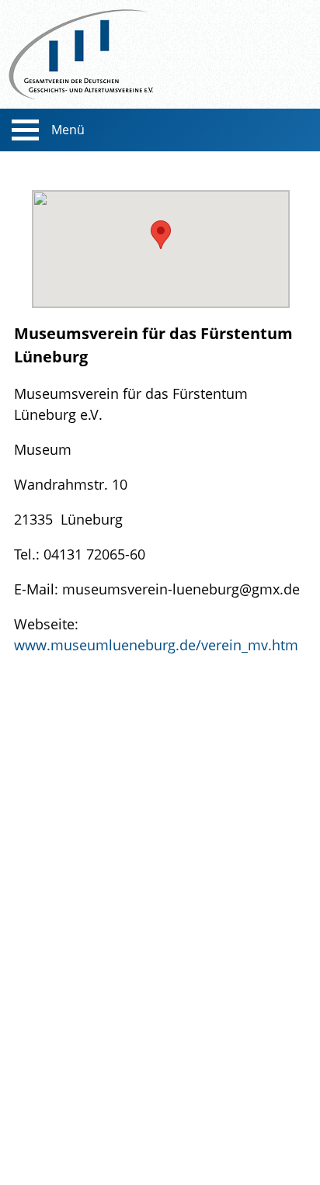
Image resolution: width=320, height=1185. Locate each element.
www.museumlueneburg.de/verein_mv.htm (156, 644)
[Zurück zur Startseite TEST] (160, 54)
